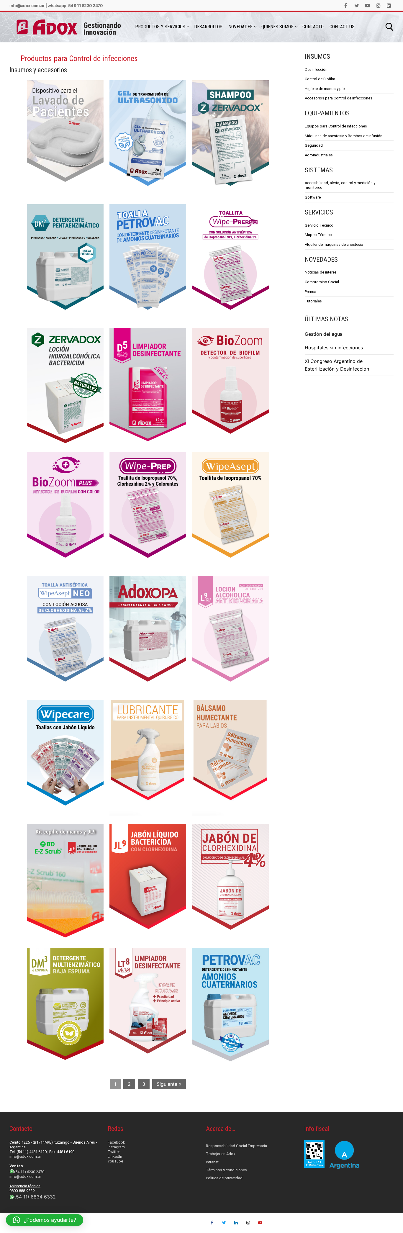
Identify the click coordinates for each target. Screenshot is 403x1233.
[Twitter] (356, 5)
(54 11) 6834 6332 (35, 1197)
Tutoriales (313, 301)
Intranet (212, 1162)
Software (313, 197)
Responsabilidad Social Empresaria (236, 1146)
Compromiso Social (322, 282)
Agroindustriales (319, 155)
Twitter (114, 1152)
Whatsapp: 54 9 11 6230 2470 (75, 5)
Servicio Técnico (319, 225)
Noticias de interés (321, 272)
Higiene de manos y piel (325, 88)
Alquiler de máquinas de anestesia (334, 244)
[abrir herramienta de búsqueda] (389, 27)
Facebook (116, 1142)
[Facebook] (345, 5)
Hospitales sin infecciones (334, 348)
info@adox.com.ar (27, 5)
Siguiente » (169, 1084)
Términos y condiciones (226, 1170)
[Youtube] (367, 5)
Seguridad (314, 145)
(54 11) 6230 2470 (29, 1172)
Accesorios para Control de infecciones (338, 98)
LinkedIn (115, 1156)
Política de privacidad (224, 1178)
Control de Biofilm (320, 79)
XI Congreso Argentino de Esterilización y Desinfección (337, 365)
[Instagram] (378, 5)
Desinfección (316, 69)
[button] (44, 1220)
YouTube (115, 1161)
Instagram (116, 1147)
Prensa (310, 291)
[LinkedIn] (389, 5)
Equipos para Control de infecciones (336, 126)
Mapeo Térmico (318, 234)
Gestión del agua (324, 334)
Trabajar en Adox (220, 1154)
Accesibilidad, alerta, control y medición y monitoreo (340, 185)
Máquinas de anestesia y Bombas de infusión (343, 136)
